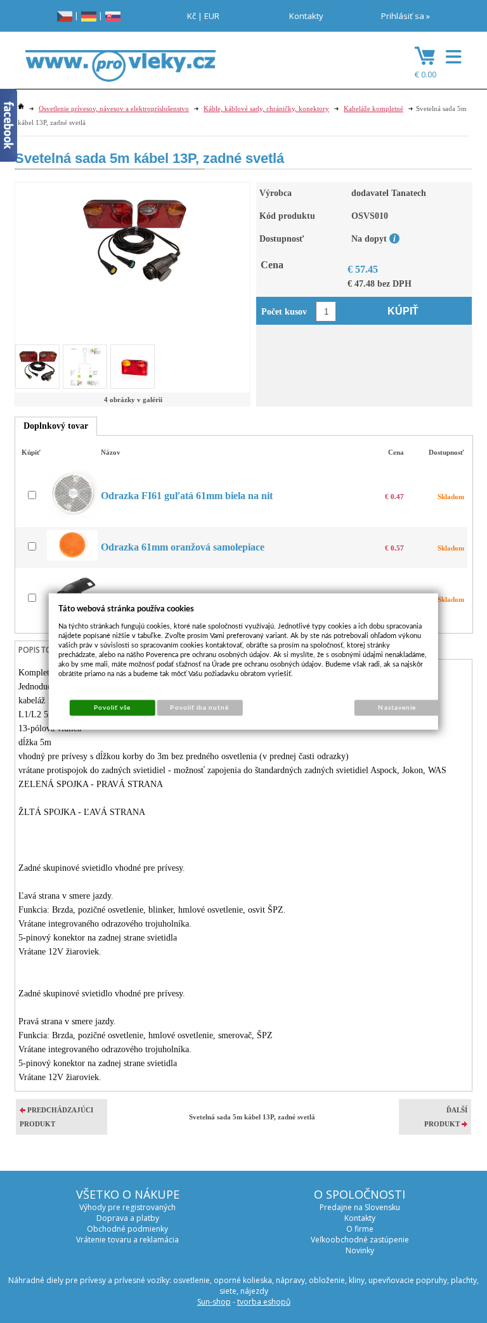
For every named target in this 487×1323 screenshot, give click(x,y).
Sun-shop (214, 1301)
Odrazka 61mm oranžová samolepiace (182, 547)
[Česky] (64, 15)
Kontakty (306, 16)
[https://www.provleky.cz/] (120, 69)
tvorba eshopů (263, 1301)
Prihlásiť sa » (405, 16)
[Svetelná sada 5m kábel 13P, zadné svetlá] (132, 240)
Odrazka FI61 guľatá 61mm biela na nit (187, 495)
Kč (191, 16)
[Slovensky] (112, 15)
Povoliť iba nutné (199, 708)
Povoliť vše (112, 708)
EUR (211, 16)
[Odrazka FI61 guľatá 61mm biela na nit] (74, 516)
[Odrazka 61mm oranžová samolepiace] (74, 558)
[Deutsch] (88, 15)
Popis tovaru (45, 649)
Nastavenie (396, 708)
